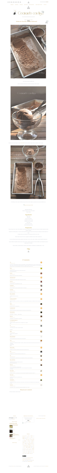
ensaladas (29, 440)
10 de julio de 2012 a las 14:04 (12, 360)
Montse (11, 303)
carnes (23, 438)
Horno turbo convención (30, 443)
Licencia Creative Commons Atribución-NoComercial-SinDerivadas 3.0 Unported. (27, 459)
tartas (28, 452)
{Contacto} (45, 4)
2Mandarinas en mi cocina (12, 433)
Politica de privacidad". (30, 461)
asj (10, 325)
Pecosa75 (11, 273)
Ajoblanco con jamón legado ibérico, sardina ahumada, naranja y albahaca (16, 435)
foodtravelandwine (12, 312)
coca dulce (30, 438)
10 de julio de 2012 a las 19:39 (12, 365)
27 (47, 21)
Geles (10, 351)
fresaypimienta (12, 285)
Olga (33, 460)
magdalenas (29, 444)
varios (25, 453)
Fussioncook (16, 4)
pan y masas (28, 447)
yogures (31, 453)
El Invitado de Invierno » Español (13, 423)
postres (27, 449)
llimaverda (11, 316)
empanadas (25, 440)
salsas (26, 452)
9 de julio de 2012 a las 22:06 (12, 326)
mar (10, 355)
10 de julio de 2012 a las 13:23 (12, 356)
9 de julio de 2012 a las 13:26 (12, 286)
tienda (31, 452)
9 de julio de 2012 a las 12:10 (12, 282)
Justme (11, 268)
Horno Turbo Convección (39, 4)
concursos (24, 439)
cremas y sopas (27, 439)
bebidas (32, 435)
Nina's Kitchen (12, 370)
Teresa (11, 340)
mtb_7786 (11, 281)
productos (33, 449)
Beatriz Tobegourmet (12, 336)
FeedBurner (29, 421)
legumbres (26, 444)
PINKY (11, 331)
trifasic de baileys (12, 347)
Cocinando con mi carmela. (12, 438)
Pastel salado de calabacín (15, 425)
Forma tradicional (31, 4)
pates (30, 448)
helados (23, 443)
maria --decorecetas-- (12, 359)
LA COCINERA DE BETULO (14, 320)
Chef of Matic (26, 4)
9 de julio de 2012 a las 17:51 (12, 317)
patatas (28, 448)
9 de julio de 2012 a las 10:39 (12, 263)
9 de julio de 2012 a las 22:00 (12, 321)
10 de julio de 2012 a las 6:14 (12, 348)
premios (30, 449)
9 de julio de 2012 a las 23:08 (12, 337)
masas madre (33, 444)
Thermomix (12, 4)
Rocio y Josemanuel (12, 293)
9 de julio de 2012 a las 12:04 (12, 278)
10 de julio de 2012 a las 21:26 (12, 371)
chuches (28, 438)
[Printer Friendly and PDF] (28, 252)
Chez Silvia (11, 384)
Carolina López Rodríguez (13, 298)
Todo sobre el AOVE (12, 438)
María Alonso (11, 374)
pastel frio (25, 448)
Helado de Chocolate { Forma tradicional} (26, 21)
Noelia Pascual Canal (12, 277)
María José (11, 364)
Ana (10, 262)
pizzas (24, 449)
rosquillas (24, 452)
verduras (28, 453)
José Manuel (11, 289)
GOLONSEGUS (12, 379)
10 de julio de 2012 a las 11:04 (12, 352)
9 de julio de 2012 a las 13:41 (12, 290)
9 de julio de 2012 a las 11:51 (12, 274)
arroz (28, 435)
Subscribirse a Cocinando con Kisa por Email (40, 418)
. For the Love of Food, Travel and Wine (14, 424)
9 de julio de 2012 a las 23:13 (12, 341)
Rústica (10, 429)
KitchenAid (21, 4)
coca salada (33, 438)
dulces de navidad (32, 439)
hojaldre (26, 443)
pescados (33, 448)
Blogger (44, 415)
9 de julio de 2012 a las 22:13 (12, 332)
